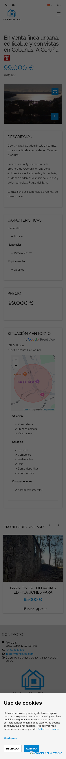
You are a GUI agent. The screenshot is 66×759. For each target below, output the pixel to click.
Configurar (10, 737)
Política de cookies (47, 729)
